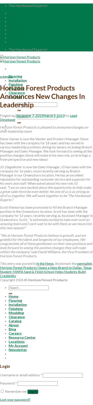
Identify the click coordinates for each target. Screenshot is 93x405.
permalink (84, 263)
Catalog (15, 321)
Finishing (16, 309)
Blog (12, 21)
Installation (18, 80)
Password (8, 383)
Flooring (15, 76)
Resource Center (22, 29)
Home (13, 13)
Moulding (16, 313)
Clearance (17, 317)
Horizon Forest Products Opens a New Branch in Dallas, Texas (46, 267)
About (14, 17)
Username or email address (21, 375)
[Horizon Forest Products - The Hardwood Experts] (20, 59)
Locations (17, 34)
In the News (6, 76)
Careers (15, 25)
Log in (33, 391)
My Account (18, 38)
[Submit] (19, 110)
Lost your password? (15, 399)
